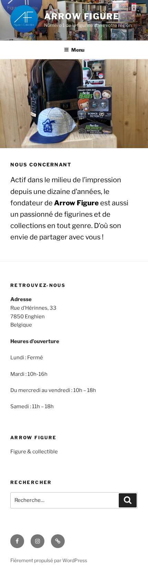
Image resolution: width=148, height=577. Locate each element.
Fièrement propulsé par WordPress (48, 560)
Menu (77, 50)
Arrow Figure (81, 16)
